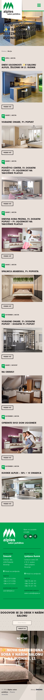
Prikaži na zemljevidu (12, 571)
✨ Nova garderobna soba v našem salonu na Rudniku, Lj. (22, 654)
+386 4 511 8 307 (9, 584)
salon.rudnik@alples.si (32, 593)
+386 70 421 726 (30, 586)
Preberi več (7, 107)
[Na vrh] (22, 699)
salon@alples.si (8, 591)
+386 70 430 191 (30, 581)
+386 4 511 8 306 (9, 581)
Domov (4, 51)
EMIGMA (39, 690)
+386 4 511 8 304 (9, 579)
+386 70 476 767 (30, 584)
